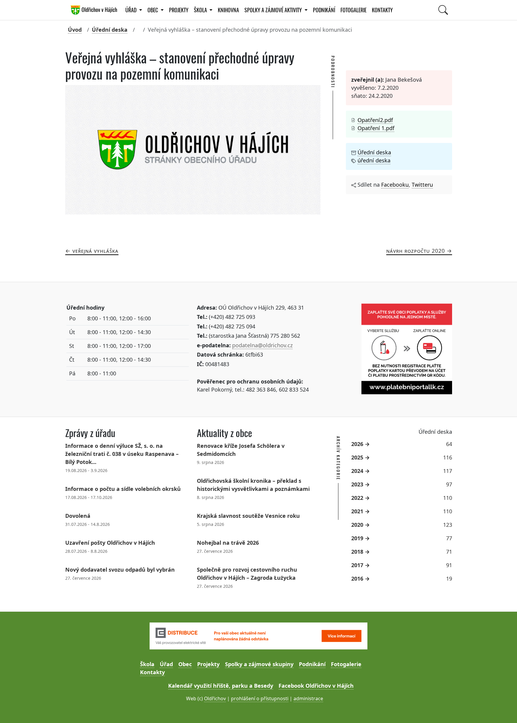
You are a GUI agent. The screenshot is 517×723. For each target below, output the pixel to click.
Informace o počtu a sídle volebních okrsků (123, 488)
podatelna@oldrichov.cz (262, 345)
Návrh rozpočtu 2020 (415, 250)
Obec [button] (153, 10)
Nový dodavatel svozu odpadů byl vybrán (120, 569)
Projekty (178, 10)
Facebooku (395, 184)
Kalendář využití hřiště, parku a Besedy (220, 685)
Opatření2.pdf (375, 120)
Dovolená (77, 515)
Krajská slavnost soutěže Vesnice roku (248, 515)
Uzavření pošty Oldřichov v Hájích (110, 542)
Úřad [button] (131, 10)
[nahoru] (503, 709)
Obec (185, 664)
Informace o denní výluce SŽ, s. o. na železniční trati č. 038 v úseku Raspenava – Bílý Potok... (122, 453)
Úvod (75, 29)
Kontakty (382, 10)
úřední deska (374, 160)
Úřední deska (109, 29)
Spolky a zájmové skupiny (259, 664)
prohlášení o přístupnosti (259, 698)
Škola (147, 664)
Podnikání (324, 10)
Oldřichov (215, 698)
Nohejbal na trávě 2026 (228, 542)
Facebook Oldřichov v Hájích (316, 685)
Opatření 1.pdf (376, 128)
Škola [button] (201, 10)
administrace (308, 698)
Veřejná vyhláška (95, 250)
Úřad (166, 664)
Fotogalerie (353, 10)
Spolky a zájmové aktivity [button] (273, 10)
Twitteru (422, 184)
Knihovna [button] (228, 10)
